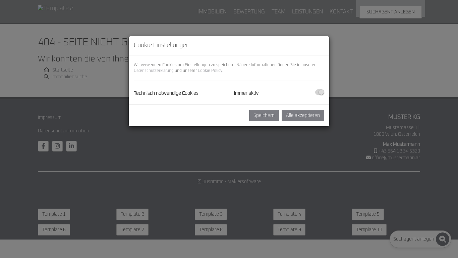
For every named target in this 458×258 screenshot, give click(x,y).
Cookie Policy (210, 71)
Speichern (264, 115)
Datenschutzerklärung (154, 71)
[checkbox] (319, 92)
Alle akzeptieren (303, 115)
